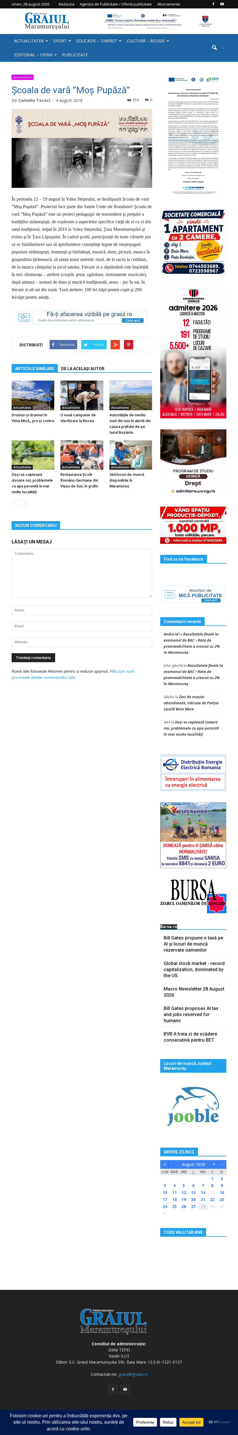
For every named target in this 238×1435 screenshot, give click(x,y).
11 (174, 1192)
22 (212, 1199)
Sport (60, 41)
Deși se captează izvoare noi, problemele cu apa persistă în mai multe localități (191, 728)
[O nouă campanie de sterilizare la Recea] (81, 395)
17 (165, 1199)
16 (221, 1192)
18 (174, 1199)
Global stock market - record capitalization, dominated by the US (194, 969)
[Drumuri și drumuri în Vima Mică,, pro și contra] (33, 395)
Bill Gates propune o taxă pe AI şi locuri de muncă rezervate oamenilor (193, 944)
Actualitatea (29, 41)
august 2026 (193, 1164)
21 (203, 1199)
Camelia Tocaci (34, 100)
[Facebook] (213, 4)
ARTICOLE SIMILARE (34, 368)
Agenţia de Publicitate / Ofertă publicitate (116, 4)
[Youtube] (222, 4)
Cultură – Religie (146, 41)
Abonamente (168, 4)
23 (221, 1199)
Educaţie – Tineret (96, 41)
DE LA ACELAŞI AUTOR (82, 368)
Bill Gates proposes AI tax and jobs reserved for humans (191, 1014)
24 (165, 1206)
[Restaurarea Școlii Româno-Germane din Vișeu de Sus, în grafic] (81, 455)
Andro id (171, 634)
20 (193, 1199)
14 (203, 1192)
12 (183, 1192)
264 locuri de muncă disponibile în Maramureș (126, 480)
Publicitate (75, 54)
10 (165, 1192)
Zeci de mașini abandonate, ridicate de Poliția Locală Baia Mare (191, 703)
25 (174, 1206)
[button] (216, 48)
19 (183, 1199)
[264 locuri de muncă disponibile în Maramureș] (130, 455)
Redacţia (66, 4)
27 (193, 1206)
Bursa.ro (168, 926)
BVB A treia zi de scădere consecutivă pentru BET (190, 1037)
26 (183, 1206)
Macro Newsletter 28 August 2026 (194, 992)
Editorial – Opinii (33, 54)
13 (193, 1192)
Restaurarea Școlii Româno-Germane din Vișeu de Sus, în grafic (79, 480)
